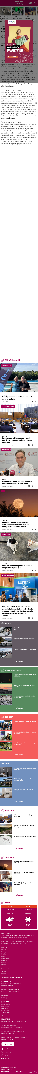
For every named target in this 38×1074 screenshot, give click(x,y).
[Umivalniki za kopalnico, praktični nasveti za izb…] (6, 793)
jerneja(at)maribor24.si (7, 1033)
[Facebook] (32, 401)
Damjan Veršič (5, 1004)
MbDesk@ (4, 997)
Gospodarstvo (5, 958)
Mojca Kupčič (5, 1006)
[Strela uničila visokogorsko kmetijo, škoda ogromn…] (6, 829)
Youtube (7, 1058)
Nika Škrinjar (5, 1008)
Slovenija (4, 952)
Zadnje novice (5, 1071)
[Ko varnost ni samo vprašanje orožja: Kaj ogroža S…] (6, 700)
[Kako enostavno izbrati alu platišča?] (6, 642)
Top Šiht (3, 971)
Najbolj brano (19, 1071)
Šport (3, 956)
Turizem (3, 967)
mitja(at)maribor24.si (14, 991)
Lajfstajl (3, 964)
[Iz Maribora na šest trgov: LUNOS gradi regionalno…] (6, 725)
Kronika (3, 954)
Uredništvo (4, 995)
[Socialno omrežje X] (29, 401)
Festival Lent (5, 969)
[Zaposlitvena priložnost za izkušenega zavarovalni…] (6, 746)
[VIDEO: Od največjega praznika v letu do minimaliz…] (6, 887)
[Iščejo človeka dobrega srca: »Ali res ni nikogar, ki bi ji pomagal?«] (19, 546)
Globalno (4, 960)
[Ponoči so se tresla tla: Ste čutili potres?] (6, 840)
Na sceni (3, 962)
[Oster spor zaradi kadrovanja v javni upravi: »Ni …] (6, 818)
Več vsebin (19, 661)
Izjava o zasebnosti (6, 1069)
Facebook (7, 1049)
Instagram (7, 1055)
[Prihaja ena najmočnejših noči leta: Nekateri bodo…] (6, 865)
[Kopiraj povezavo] (35, 401)
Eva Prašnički (5, 1010)
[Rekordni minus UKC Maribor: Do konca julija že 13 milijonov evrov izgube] (19, 462)
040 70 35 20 (20, 1027)
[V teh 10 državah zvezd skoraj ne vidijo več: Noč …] (6, 678)
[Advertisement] (19, 230)
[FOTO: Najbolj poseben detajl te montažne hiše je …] (6, 782)
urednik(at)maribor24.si (7, 985)
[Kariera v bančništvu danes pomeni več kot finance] (6, 736)
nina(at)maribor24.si (7, 1039)
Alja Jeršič (4, 1015)
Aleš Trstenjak (5, 1012)
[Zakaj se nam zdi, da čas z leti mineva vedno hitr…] (6, 876)
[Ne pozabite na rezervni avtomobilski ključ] (6, 632)
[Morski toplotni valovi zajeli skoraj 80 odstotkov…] (6, 689)
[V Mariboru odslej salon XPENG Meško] (6, 653)
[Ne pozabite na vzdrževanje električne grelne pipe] (6, 772)
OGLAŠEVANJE (7, 1044)
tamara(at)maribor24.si (7, 1027)
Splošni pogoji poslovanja (8, 1067)
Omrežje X (8, 1052)
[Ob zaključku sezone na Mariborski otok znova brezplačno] (19, 377)
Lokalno (3, 949)
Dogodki (3, 973)
